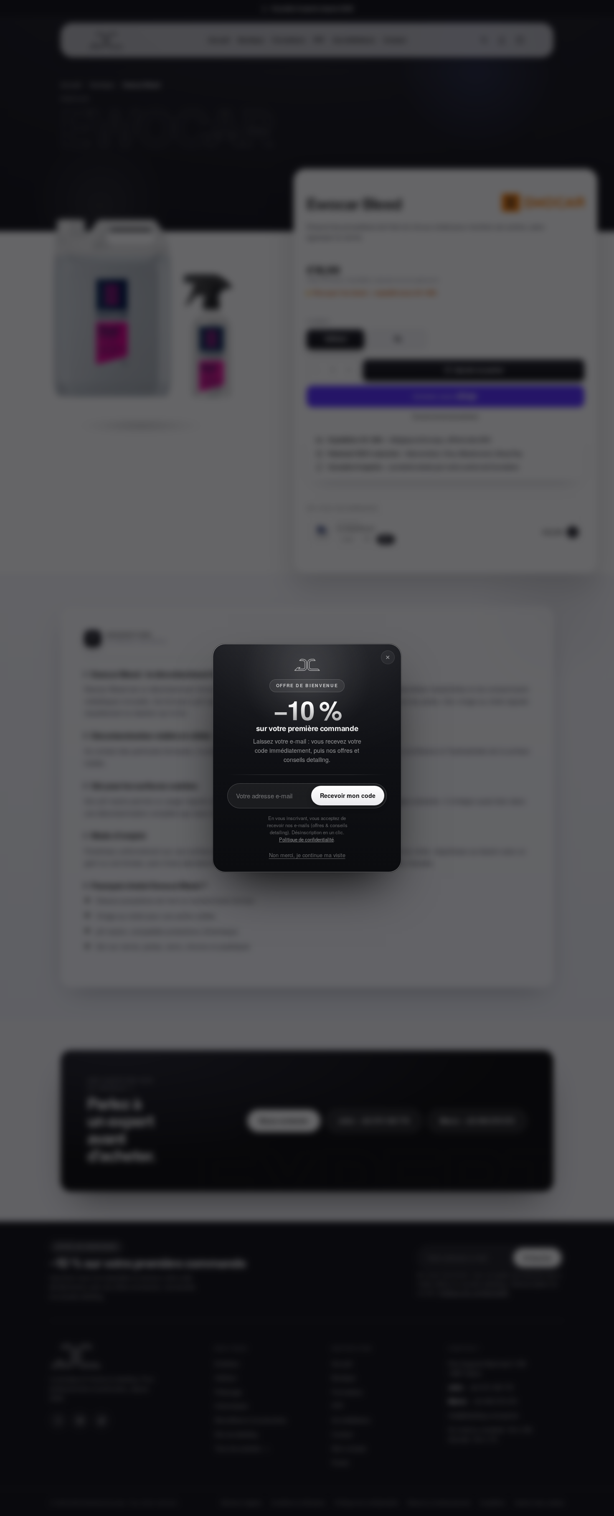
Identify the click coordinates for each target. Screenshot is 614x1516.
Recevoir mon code (348, 795)
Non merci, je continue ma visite (307, 855)
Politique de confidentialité (306, 839)
